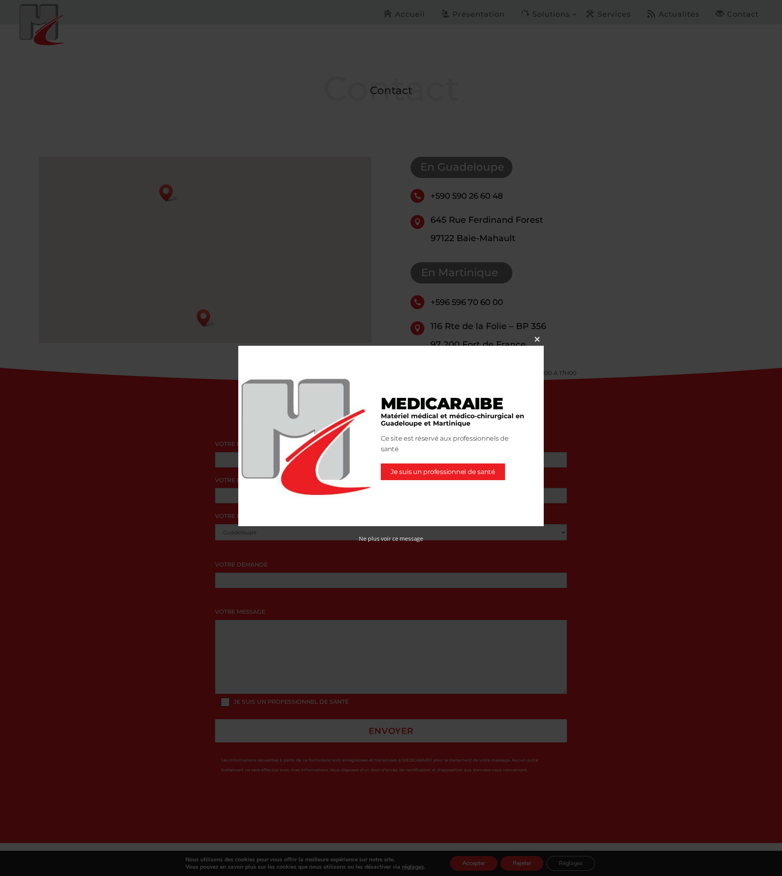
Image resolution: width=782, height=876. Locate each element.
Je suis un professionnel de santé (443, 472)
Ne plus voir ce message (391, 538)
